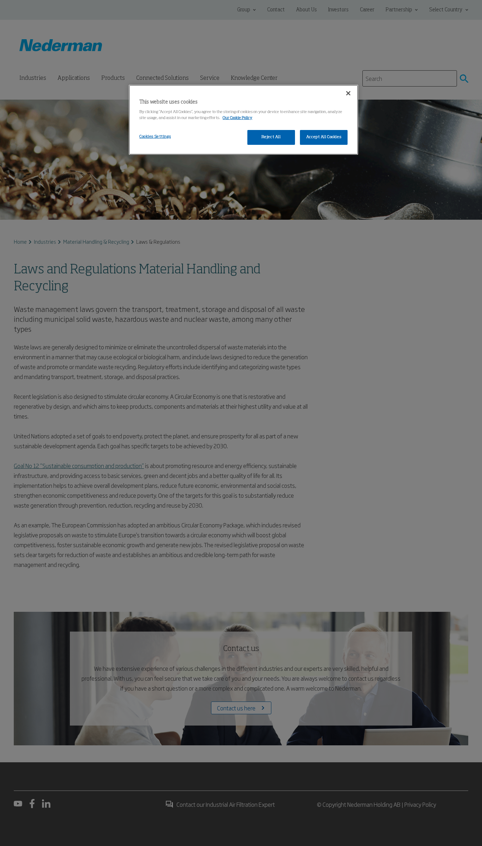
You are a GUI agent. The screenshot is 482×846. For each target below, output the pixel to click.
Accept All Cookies (323, 137)
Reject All (271, 137)
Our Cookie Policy (237, 118)
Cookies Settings (155, 137)
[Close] (348, 93)
